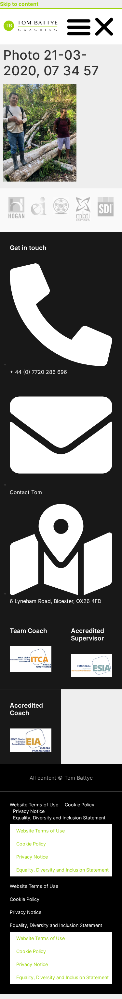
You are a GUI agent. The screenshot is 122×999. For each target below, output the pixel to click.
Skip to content (19, 4)
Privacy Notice (29, 811)
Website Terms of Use (34, 804)
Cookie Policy (79, 804)
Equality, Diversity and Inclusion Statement (59, 817)
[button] (91, 26)
